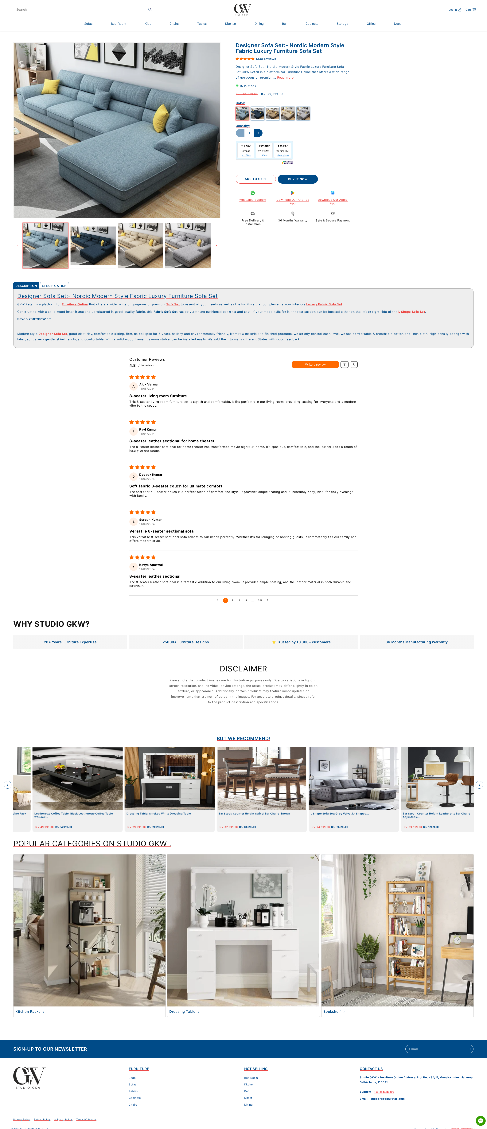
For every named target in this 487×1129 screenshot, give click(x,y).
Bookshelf (332, 1012)
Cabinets (135, 1097)
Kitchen (249, 1084)
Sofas (132, 1084)
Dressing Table (182, 1012)
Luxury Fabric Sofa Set (324, 304)
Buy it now (298, 179)
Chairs (133, 1104)
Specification (54, 286)
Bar (246, 1091)
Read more (285, 77)
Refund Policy (42, 1119)
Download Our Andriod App (292, 201)
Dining (248, 1104)
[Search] (150, 9)
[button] (471, 10)
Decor (248, 1097)
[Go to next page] (269, 600)
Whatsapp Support (252, 199)
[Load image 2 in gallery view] (93, 245)
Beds (132, 1077)
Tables (133, 1091)
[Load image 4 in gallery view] (188, 245)
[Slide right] (216, 245)
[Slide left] (17, 245)
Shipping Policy (63, 1119)
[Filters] (345, 364)
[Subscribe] (469, 1049)
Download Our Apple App (333, 201)
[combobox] (84, 9)
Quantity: (243, 125)
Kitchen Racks (28, 1012)
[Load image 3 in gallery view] (140, 245)
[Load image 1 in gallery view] (45, 245)
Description (26, 286)
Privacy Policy (21, 1119)
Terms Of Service (86, 1119)
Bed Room (251, 1077)
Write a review (315, 364)
